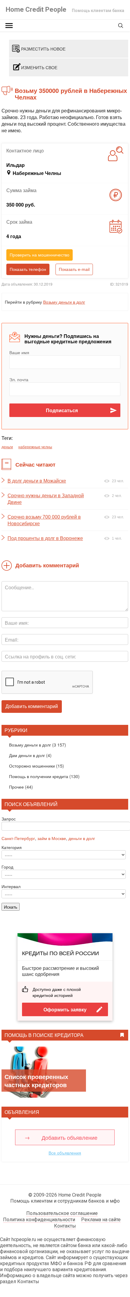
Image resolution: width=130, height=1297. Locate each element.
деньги (7, 446)
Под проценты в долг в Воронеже (45, 538)
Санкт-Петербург (18, 838)
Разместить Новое (43, 49)
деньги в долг (81, 838)
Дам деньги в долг (27, 755)
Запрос (9, 819)
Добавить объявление (69, 1137)
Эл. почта (18, 379)
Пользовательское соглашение (62, 1213)
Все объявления (65, 1153)
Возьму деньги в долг (64, 302)
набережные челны (35, 446)
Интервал (11, 886)
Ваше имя (19, 352)
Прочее (16, 787)
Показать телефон (28, 269)
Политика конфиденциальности (39, 1219)
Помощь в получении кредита (38, 776)
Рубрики (16, 730)
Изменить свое (39, 67)
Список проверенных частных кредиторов (36, 1080)
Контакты (65, 1226)
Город (7, 867)
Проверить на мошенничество (39, 255)
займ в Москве (51, 838)
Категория (12, 847)
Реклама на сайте (101, 1219)
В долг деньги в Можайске (37, 480)
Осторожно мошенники (32, 766)
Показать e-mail (74, 269)
